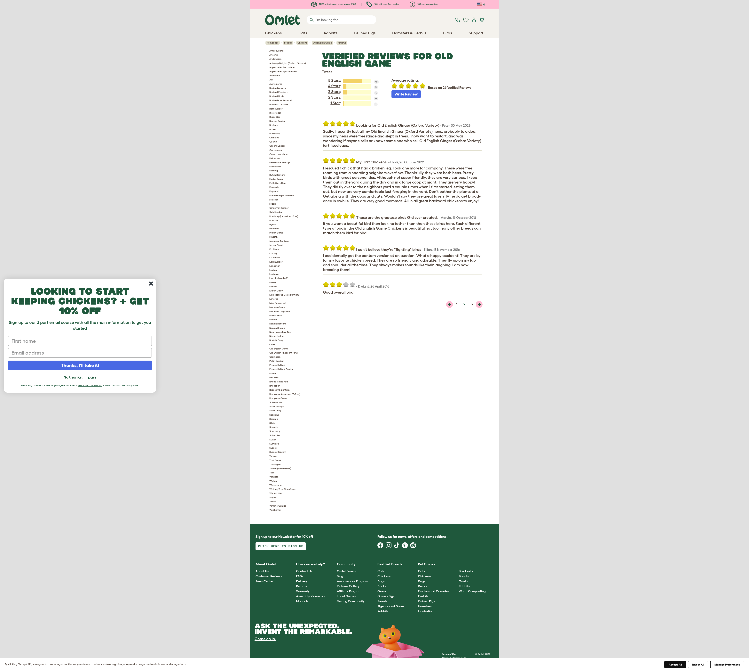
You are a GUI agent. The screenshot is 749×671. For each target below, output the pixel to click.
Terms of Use (449, 654)
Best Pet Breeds (389, 564)
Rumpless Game (278, 398)
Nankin (273, 319)
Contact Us (304, 571)
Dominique (275, 166)
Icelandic (274, 228)
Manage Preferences (727, 664)
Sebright (274, 414)
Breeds (288, 42)
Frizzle (272, 203)
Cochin (273, 141)
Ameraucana (276, 50)
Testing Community (351, 601)
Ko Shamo (274, 249)
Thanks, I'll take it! (80, 365)
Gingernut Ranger (279, 208)
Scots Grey (275, 410)
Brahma (273, 125)
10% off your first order (386, 4)
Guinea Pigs (385, 596)
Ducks (381, 586)
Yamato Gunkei (277, 505)
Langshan (274, 266)
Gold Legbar (276, 212)
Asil (271, 79)
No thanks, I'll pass (80, 377)
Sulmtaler (274, 435)
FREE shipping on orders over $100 (337, 4)
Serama (273, 419)
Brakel (272, 129)
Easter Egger (276, 179)
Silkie (272, 423)
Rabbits (382, 611)
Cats (380, 571)
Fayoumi (274, 191)
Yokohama (274, 510)
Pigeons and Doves (390, 606)
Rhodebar (274, 385)
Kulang (273, 253)
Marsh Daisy (276, 290)
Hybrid (272, 224)
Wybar (273, 497)
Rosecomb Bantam (279, 390)
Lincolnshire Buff (278, 278)
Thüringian (275, 464)
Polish (272, 373)
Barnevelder (276, 108)
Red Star (274, 377)
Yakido (272, 501)
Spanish (273, 427)
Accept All (675, 664)
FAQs (299, 576)
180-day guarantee (427, 4)
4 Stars (334, 86)
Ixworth (273, 236)
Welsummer (276, 485)
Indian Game (276, 232)
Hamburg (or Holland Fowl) (283, 216)
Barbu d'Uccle (276, 96)
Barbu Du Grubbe (278, 104)
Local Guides (346, 596)
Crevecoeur (275, 150)
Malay (272, 282)
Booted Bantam (277, 121)
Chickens (302, 42)
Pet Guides (426, 564)
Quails (463, 581)
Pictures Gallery (348, 586)
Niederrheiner (277, 336)
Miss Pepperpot (277, 303)
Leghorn (274, 274)
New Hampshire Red (280, 332)
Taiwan (273, 456)
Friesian (273, 199)
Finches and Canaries (433, 591)
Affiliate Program (349, 591)
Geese (381, 591)
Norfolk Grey (276, 340)
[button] (455, 564)
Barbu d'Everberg (278, 92)
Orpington (274, 357)
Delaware (274, 158)
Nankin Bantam (277, 323)
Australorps (275, 84)
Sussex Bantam (277, 452)
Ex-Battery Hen (277, 183)
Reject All (698, 664)
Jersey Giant (276, 245)
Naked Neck (275, 315)
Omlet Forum (346, 571)
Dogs (381, 581)
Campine (274, 137)
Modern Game (277, 307)
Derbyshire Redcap (279, 162)
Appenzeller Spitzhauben (283, 71)
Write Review (406, 94)
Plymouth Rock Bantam (281, 369)
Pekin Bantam (276, 361)
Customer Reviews (269, 576)
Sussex (273, 447)
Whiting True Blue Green (282, 489)
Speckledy (274, 431)
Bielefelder (275, 112)
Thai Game (275, 460)
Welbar (273, 481)
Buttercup (274, 133)
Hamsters (425, 606)
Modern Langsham (279, 311)
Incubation (425, 611)
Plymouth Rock (277, 365)
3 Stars (334, 91)
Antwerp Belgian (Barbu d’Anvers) (287, 63)
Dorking (273, 170)
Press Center (264, 581)
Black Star (274, 117)
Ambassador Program (352, 581)
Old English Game (322, 42)
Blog (340, 576)
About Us (262, 571)
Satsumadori (276, 402)
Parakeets (466, 571)
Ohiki (272, 344)
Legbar (273, 270)
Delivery (302, 581)
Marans (273, 286)
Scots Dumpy (276, 406)
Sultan (272, 439)
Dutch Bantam (277, 175)
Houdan (273, 220)
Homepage (273, 42)
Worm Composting (472, 591)
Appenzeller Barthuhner (282, 67)
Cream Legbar (277, 145)
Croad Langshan (278, 154)
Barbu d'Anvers (277, 88)
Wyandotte (275, 493)
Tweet (327, 72)
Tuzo (271, 472)
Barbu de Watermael (280, 100)
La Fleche (274, 257)
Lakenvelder (276, 261)
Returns (301, 586)
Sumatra (274, 443)
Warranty (303, 591)
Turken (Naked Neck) (280, 468)
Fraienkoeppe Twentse (281, 195)
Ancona (273, 54)
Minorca (273, 299)
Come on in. (265, 639)
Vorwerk (273, 476)
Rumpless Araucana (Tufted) (284, 394)
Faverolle (274, 187)
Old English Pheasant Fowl (283, 352)
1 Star (335, 103)
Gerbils (423, 596)
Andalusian (275, 59)
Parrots (382, 601)
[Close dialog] (151, 283)
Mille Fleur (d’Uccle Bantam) (284, 294)
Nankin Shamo (277, 328)
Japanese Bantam (279, 241)
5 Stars (334, 80)
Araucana (274, 75)
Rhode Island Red (278, 381)
